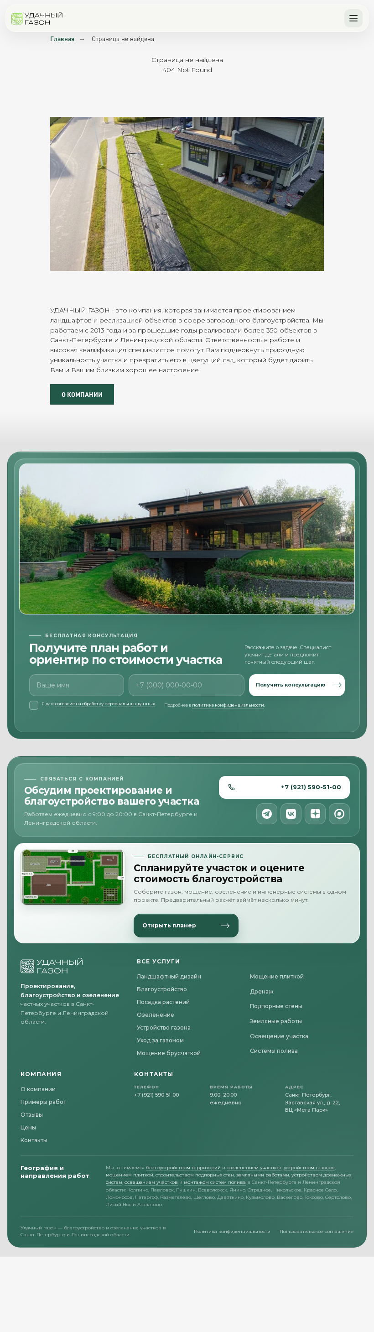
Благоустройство (162, 989)
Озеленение (155, 1014)
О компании (38, 1089)
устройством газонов (309, 1168)
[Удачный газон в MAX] (339, 813)
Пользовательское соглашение (316, 1231)
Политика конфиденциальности (232, 1231)
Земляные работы (276, 1021)
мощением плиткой (129, 1175)
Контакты (34, 1140)
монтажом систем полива (215, 1182)
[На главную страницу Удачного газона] (52, 965)
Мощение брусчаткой (169, 1053)
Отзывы (32, 1114)
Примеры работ (43, 1101)
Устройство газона (164, 1027)
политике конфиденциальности (228, 705)
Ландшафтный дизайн (169, 976)
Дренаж (262, 991)
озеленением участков (254, 1168)
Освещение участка (279, 1036)
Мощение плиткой (277, 976)
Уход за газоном (160, 1040)
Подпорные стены (276, 1006)
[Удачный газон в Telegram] (266, 813)
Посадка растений (163, 1002)
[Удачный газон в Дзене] (315, 813)
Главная (62, 38)
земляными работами (262, 1175)
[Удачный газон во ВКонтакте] (290, 813)
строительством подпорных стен (195, 1175)
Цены (28, 1127)
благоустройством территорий (183, 1168)
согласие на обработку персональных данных (105, 703)
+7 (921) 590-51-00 (311, 787)
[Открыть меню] (353, 18)
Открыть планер (169, 925)
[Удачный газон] (37, 18)
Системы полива (274, 1050)
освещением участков (151, 1182)
